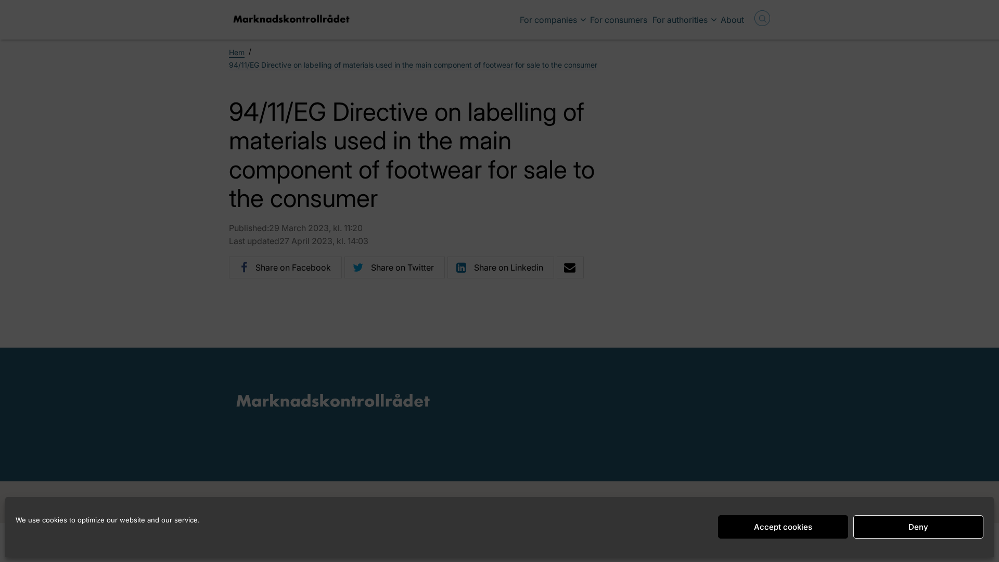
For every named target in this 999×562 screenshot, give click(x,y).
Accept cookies (783, 527)
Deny (918, 527)
